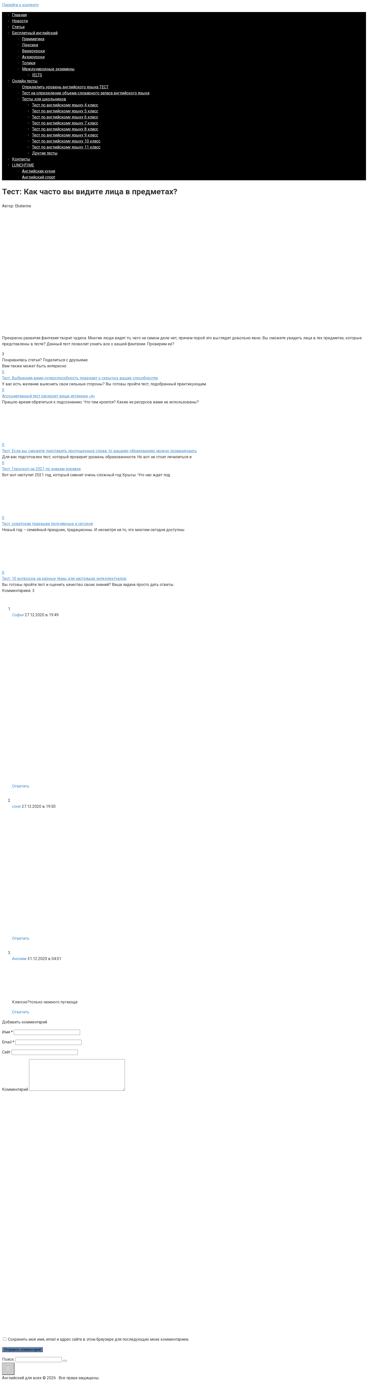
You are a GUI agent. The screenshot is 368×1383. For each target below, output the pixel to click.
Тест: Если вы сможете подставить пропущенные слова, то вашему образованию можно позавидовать (99, 450)
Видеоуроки (33, 51)
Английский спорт (38, 177)
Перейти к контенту (20, 5)
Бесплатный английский (35, 33)
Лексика (30, 45)
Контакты (21, 159)
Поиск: (9, 1359)
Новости (20, 21)
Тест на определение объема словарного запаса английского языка (85, 93)
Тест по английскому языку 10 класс (66, 141)
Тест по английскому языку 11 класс (66, 147)
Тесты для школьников (44, 99)
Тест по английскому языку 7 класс (65, 123)
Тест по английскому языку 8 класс (65, 129)
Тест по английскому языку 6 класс (65, 117)
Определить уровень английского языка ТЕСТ (65, 87)
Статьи (18, 27)
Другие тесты (45, 153)
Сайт (6, 1052)
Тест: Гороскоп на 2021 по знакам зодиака (41, 469)
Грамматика (33, 39)
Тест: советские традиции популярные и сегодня (47, 523)
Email (8, 1042)
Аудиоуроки (33, 57)
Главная (19, 15)
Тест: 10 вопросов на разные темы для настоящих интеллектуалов (64, 578)
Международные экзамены (48, 69)
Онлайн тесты (25, 81)
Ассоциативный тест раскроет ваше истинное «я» (48, 396)
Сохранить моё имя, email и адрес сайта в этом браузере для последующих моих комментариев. (98, 1339)
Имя (7, 1032)
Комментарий (15, 1089)
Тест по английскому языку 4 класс (65, 105)
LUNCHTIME (23, 165)
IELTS (37, 75)
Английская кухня (38, 171)
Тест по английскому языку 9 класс (65, 135)
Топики (28, 63)
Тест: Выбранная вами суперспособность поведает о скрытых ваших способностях (80, 378)
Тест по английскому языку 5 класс (65, 111)
